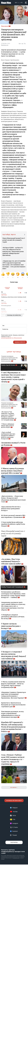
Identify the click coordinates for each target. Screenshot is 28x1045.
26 (8, 731)
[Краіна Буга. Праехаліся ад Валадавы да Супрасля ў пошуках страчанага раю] (14, 705)
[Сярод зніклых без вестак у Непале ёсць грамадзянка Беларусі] (14, 508)
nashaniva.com (16, 857)
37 (14, 419)
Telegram (15, 807)
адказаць (4, 294)
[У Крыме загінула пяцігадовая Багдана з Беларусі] (14, 635)
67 (9, 438)
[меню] (26, 3)
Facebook (15, 831)
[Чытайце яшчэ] (25, 235)
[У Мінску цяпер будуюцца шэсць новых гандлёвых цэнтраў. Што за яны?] (14, 479)
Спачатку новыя (7, 288)
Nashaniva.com (4, 45)
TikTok (14, 815)
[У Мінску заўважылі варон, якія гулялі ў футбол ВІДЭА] (14, 426)
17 (8, 609)
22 (9, 26)
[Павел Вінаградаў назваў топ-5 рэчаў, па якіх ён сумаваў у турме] (14, 542)
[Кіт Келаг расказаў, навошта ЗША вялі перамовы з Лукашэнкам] (14, 516)
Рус (25, 43)
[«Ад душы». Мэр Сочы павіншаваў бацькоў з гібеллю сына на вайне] (14, 570)
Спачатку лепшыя (20, 288)
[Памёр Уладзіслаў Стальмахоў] (14, 587)
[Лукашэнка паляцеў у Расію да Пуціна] (14, 453)
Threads (14, 835)
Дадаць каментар (20, 342)
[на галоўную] (6, 3)
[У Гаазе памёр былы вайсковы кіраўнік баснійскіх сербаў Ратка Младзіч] (14, 524)
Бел (16, 2)
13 (10, 618)
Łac (22, 43)
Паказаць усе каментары (14, 315)
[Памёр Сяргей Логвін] (14, 367)
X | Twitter (15, 827)
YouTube (15, 811)
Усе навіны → (14, 787)
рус (22, 2)
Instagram (15, 823)
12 (23, 517)
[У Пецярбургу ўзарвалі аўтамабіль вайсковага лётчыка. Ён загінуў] (14, 616)
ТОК (14, 819)
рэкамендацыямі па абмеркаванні (11, 338)
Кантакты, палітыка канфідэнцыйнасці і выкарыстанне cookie (13, 851)
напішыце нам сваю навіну (14, 800)
